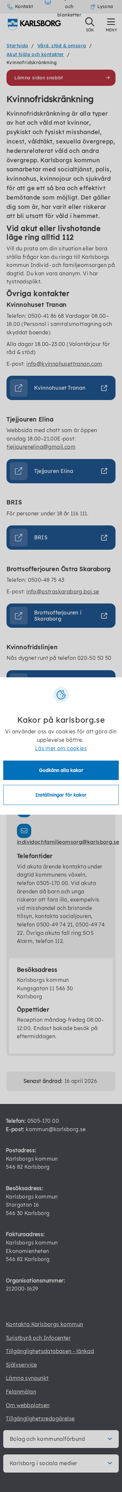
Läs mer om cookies (61, 748)
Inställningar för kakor (61, 795)
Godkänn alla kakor (61, 770)
